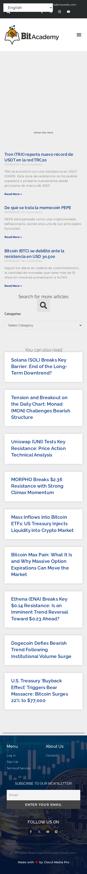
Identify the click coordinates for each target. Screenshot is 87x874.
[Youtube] (68, 11)
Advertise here (43, 132)
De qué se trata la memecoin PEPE (37, 207)
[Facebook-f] (31, 832)
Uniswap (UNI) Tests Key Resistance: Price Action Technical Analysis (38, 448)
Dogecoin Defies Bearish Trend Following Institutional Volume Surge (41, 649)
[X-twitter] (39, 832)
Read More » (13, 194)
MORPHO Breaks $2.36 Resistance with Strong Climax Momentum (37, 486)
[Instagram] (59, 11)
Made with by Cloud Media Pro (43, 862)
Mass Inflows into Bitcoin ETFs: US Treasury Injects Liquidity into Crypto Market (42, 523)
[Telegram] (56, 832)
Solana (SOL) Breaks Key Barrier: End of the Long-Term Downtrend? (39, 366)
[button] (79, 35)
